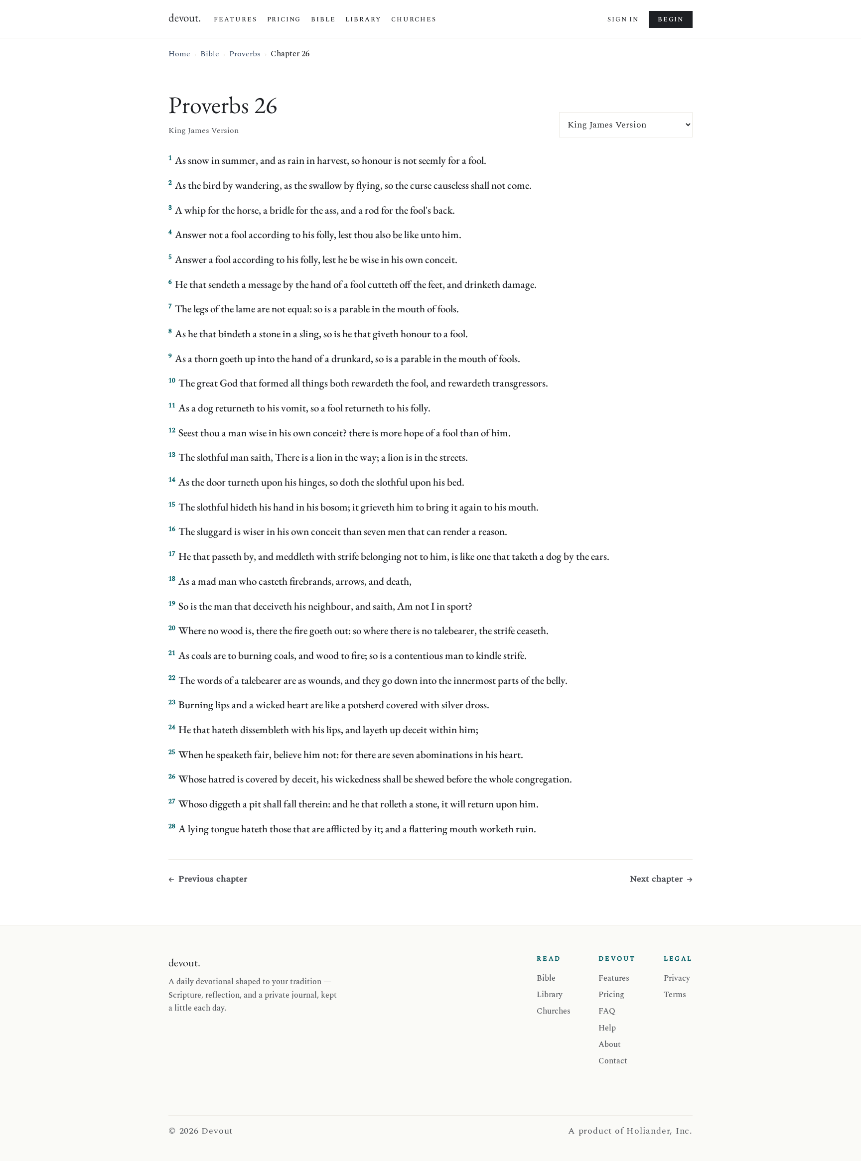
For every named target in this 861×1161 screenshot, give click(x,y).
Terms (675, 995)
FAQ (606, 1011)
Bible (323, 19)
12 (171, 430)
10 (171, 381)
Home (179, 54)
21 (171, 653)
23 (171, 702)
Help (607, 1028)
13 (171, 455)
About (609, 1044)
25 (171, 752)
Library (363, 19)
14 (171, 480)
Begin (671, 19)
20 (171, 628)
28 (171, 826)
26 (171, 776)
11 (171, 405)
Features (235, 19)
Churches (413, 19)
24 (171, 727)
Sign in (623, 19)
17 (171, 554)
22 (171, 678)
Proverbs (245, 54)
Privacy (677, 978)
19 (171, 604)
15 (171, 505)
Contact (612, 1061)
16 (171, 529)
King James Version (203, 130)
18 (171, 579)
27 (171, 801)
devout (184, 17)
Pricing (284, 19)
